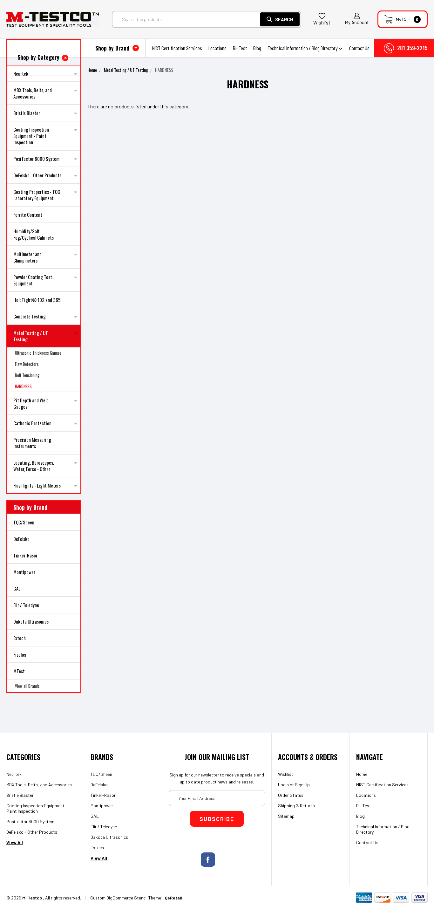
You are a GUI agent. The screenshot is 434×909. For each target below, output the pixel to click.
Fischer (20, 654)
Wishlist (321, 22)
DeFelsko (21, 538)
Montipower (24, 571)
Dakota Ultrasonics (31, 621)
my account (357, 22)
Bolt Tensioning (27, 375)
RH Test (240, 48)
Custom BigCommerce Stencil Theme (125, 897)
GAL (16, 588)
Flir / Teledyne (26, 604)
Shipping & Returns (296, 805)
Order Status (290, 795)
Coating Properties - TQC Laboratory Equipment (36, 195)
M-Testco (32, 897)
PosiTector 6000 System (36, 158)
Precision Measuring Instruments (32, 442)
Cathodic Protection (32, 423)
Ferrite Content (27, 214)
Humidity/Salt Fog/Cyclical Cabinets (33, 234)
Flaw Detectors (27, 364)
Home (92, 69)
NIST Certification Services (177, 48)
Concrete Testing (29, 316)
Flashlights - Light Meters (37, 485)
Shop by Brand (113, 48)
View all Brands (27, 686)
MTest (19, 670)
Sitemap (286, 816)
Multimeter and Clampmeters (27, 257)
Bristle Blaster (26, 112)
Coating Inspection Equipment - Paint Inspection (31, 136)
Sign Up (302, 784)
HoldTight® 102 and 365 (37, 299)
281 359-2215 (412, 48)
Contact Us (359, 48)
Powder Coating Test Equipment (32, 280)
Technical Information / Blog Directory (303, 48)
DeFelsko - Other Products (37, 175)
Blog (257, 48)
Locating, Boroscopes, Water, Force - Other (33, 465)
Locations (217, 48)
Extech (19, 637)
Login (283, 784)
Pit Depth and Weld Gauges (31, 403)
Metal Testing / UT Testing (30, 336)
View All (14, 842)
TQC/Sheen (23, 522)
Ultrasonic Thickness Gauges (38, 353)
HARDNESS (23, 386)
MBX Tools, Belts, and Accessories (32, 93)
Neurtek (14, 774)
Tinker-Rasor (25, 555)
